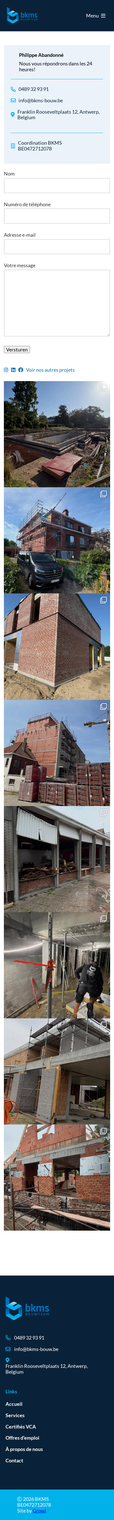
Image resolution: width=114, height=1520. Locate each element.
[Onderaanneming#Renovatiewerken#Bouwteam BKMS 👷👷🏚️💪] (57, 540)
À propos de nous (24, 1449)
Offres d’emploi (22, 1438)
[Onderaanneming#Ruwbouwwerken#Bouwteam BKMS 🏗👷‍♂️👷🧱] (57, 434)
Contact (14, 1460)
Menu (93, 15)
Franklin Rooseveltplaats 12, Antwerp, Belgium (58, 114)
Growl (39, 1511)
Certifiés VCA (21, 1427)
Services (15, 1415)
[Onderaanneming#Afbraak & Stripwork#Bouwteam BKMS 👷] (57, 859)
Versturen (17, 349)
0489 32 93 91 (34, 89)
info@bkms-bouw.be (41, 100)
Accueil (14, 1404)
